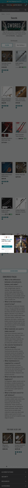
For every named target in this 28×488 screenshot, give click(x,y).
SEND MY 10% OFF (7, 246)
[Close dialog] (27, 235)
